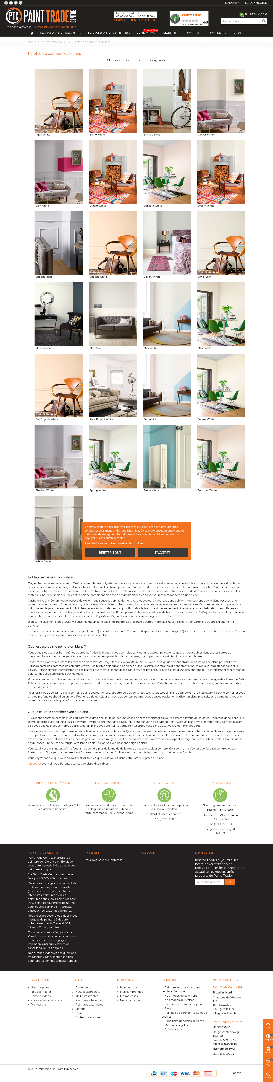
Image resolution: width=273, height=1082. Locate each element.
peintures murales (54, 895)
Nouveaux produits (87, 991)
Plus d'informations (97, 543)
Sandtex (54, 927)
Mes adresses (128, 996)
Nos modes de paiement (180, 995)
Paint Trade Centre (40, 857)
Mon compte (128, 987)
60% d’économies (55, 878)
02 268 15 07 (148, 20)
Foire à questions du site (46, 1000)
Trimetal (58, 923)
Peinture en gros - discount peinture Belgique (181, 989)
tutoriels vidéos (43, 953)
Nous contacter (40, 991)
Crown (43, 927)
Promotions (147, 32)
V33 (67, 923)
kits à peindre (61, 910)
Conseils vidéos (40, 996)
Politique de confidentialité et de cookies (184, 1014)
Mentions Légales (176, 1025)
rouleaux (46, 910)
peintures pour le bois (42, 899)
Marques (170, 33)
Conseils (194, 33)
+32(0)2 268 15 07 (164, 819)
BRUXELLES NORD (220, 810)
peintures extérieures (42, 891)
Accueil (32, 42)
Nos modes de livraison (179, 1000)
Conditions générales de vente (184, 1021)
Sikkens (33, 927)
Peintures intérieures (89, 1000)
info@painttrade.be (225, 1013)
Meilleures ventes (86, 996)
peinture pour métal (48, 903)
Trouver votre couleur (108, 33)
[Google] (20, 3)
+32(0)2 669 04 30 (224, 1040)
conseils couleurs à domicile (46, 948)
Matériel (80, 1009)
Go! (230, 882)
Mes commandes (131, 991)
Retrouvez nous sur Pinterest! (103, 860)
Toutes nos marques (88, 1017)
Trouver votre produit (59, 33)
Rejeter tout (110, 552)
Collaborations (173, 1029)
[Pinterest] (16, 3)
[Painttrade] (41, 17)
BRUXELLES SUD (220, 824)
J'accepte (162, 552)
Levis (48, 923)
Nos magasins (39, 987)
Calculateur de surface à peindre (185, 1004)
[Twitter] (11, 3)
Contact (217, 33)
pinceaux (33, 910)
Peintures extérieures (89, 1004)
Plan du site (38, 1004)
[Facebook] (6, 3)
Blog (237, 33)
